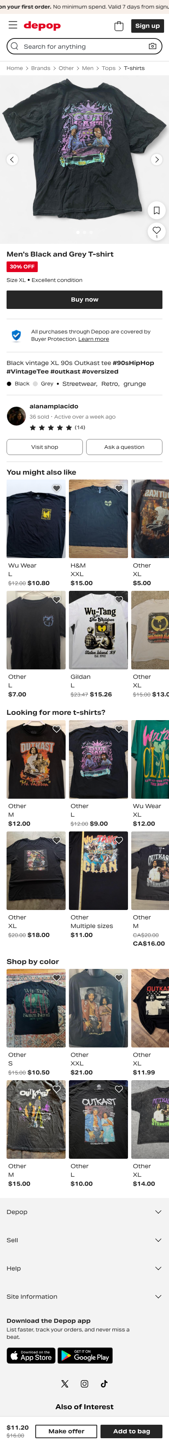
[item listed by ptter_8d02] (98, 870)
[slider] (84, 159)
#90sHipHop (133, 363)
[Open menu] (13, 25)
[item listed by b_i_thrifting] (98, 1119)
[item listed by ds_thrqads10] (36, 759)
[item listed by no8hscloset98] (36, 1008)
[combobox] (84, 46)
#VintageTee (28, 371)
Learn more (93, 339)
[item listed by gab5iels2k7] (36, 1119)
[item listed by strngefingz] (36, 870)
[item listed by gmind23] (98, 630)
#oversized (100, 371)
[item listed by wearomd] (36, 519)
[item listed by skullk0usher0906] (98, 519)
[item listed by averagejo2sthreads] (98, 759)
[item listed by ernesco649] (98, 1008)
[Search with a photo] (153, 46)
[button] (96, 427)
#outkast (66, 371)
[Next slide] (156, 159)
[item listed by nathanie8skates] (36, 630)
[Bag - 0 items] (119, 26)
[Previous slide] (12, 159)
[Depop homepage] (42, 26)
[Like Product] (56, 488)
